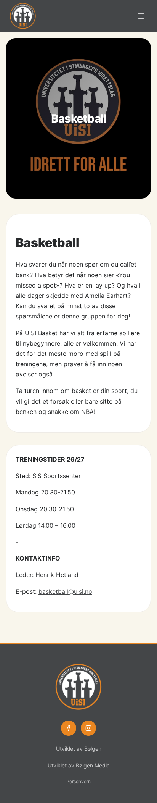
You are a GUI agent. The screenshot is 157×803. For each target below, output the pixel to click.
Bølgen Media (93, 765)
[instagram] (88, 728)
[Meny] (141, 16)
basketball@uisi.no (65, 591)
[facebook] (68, 728)
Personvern (78, 781)
